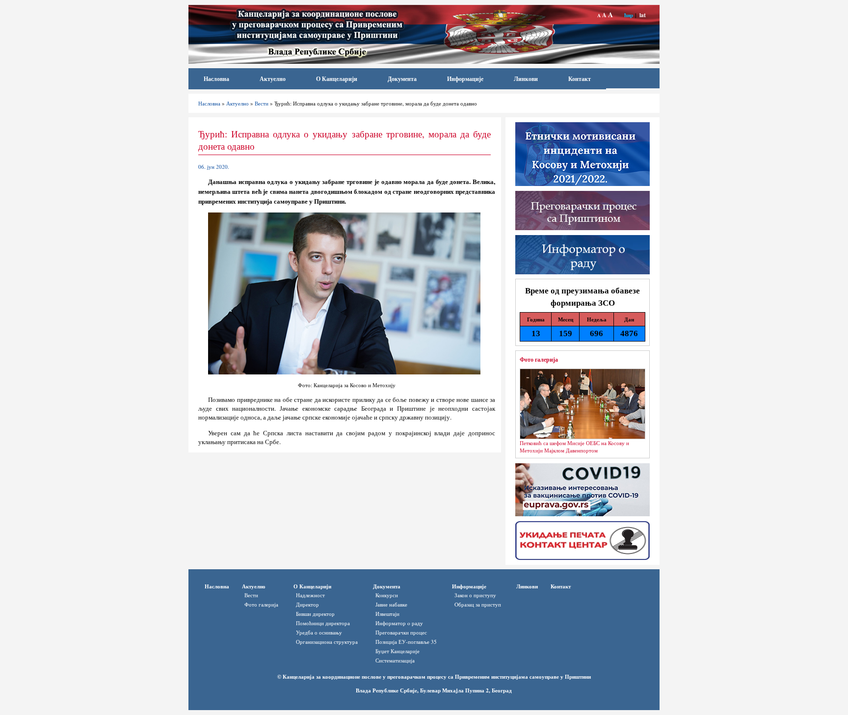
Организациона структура (327, 641)
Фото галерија (539, 359)
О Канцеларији (336, 79)
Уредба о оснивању (319, 632)
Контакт (579, 79)
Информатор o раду (399, 623)
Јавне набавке (391, 604)
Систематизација (395, 660)
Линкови (526, 79)
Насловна (216, 79)
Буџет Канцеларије (397, 651)
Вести (261, 103)
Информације (465, 79)
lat (642, 15)
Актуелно (273, 79)
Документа (402, 79)
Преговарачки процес (401, 632)
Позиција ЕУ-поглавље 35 (406, 641)
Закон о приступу (475, 595)
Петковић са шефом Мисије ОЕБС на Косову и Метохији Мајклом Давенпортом (574, 446)
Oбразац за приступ (477, 604)
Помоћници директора (323, 623)
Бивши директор (315, 613)
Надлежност (310, 595)
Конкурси (386, 595)
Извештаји (387, 613)
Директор (307, 604)
